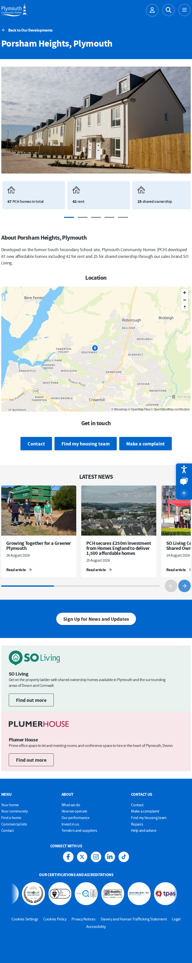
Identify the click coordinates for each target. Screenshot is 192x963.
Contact (36, 443)
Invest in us (70, 824)
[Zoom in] (184, 292)
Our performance (76, 817)
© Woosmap (119, 409)
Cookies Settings (25, 918)
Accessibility (96, 926)
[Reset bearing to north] (184, 307)
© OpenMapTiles (139, 409)
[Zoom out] (184, 299)
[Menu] (184, 10)
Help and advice (143, 830)
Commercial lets (14, 824)
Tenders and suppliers (79, 830)
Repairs (137, 824)
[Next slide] (184, 586)
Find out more (31, 700)
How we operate (75, 811)
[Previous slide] (171, 586)
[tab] (69, 217)
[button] (184, 469)
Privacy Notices (84, 918)
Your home (10, 804)
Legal (176, 918)
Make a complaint (145, 443)
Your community (14, 811)
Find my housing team (86, 443)
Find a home (11, 817)
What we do (71, 804)
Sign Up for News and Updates (96, 619)
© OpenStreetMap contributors (170, 409)
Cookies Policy (54, 918)
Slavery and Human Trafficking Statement (133, 918)
